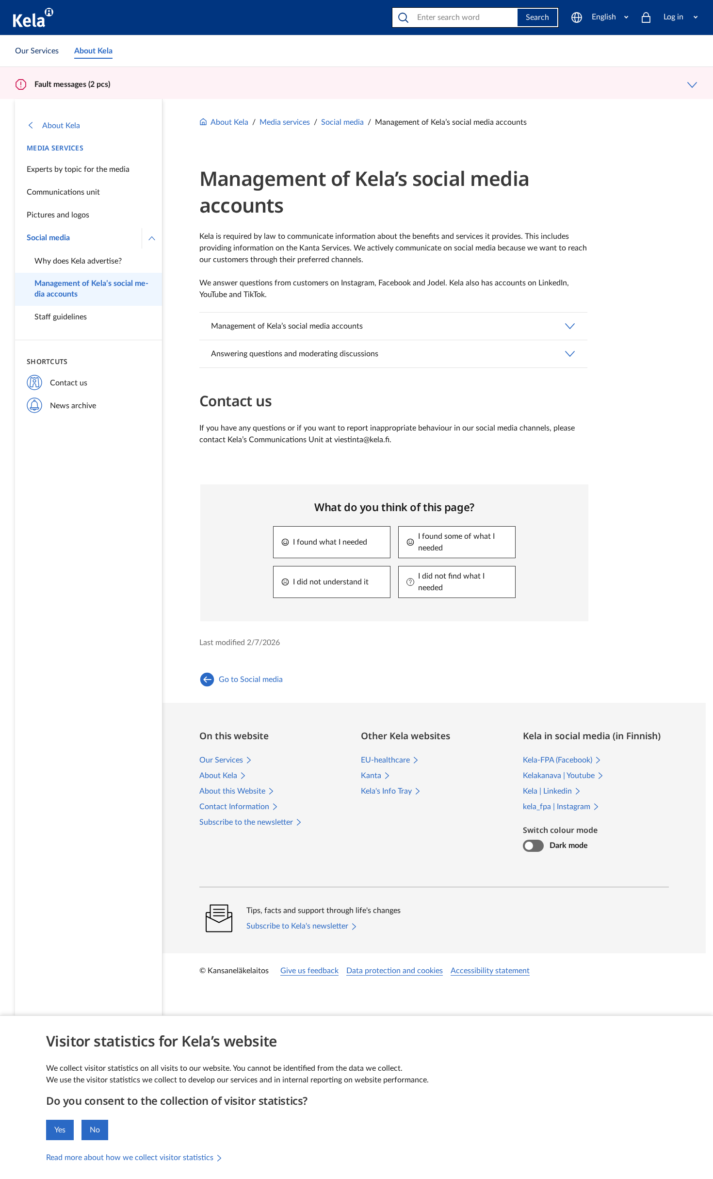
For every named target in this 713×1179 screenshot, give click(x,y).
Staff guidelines (60, 317)
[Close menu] (152, 238)
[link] (36, 50)
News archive (73, 406)
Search (537, 17)
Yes (59, 1130)
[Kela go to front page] (33, 17)
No (95, 1130)
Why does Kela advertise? (78, 261)
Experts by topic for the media (78, 169)
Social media (48, 238)
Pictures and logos (58, 215)
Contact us (68, 383)
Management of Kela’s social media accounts (91, 289)
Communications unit (63, 192)
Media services (55, 147)
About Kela (61, 126)
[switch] (533, 846)
